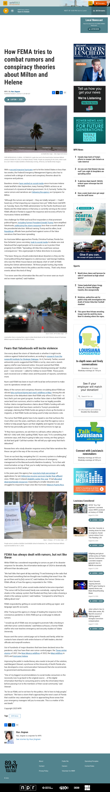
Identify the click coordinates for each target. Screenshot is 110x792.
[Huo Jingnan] (9, 737)
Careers (64, 766)
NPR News (14, 716)
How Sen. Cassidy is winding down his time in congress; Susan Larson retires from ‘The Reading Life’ (97, 533)
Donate (101, 3)
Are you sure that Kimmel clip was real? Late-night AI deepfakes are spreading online (91, 171)
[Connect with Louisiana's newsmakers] (90, 433)
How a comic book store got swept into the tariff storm (91, 194)
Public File (65, 761)
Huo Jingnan (15, 91)
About (41, 761)
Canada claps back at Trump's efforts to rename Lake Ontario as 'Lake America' (91, 159)
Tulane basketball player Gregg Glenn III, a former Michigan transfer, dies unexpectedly (90, 287)
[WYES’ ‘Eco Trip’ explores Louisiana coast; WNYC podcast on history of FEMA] (80, 508)
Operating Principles (91, 761)
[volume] (12, 10)
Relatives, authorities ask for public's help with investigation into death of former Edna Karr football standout (92, 300)
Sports (76, 266)
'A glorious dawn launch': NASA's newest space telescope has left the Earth (90, 183)
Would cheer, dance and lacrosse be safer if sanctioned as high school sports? (91, 275)
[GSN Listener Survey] (90, 99)
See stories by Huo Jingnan (28, 739)
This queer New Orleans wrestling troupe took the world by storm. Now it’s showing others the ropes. (91, 314)
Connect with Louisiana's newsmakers (89, 452)
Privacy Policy (43, 771)
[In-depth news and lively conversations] (90, 340)
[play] (6, 11)
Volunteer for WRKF (68, 771)
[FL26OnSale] (90, 62)
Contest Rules (89, 766)
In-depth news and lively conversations (89, 363)
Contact (41, 766)
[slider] (15, 11)
